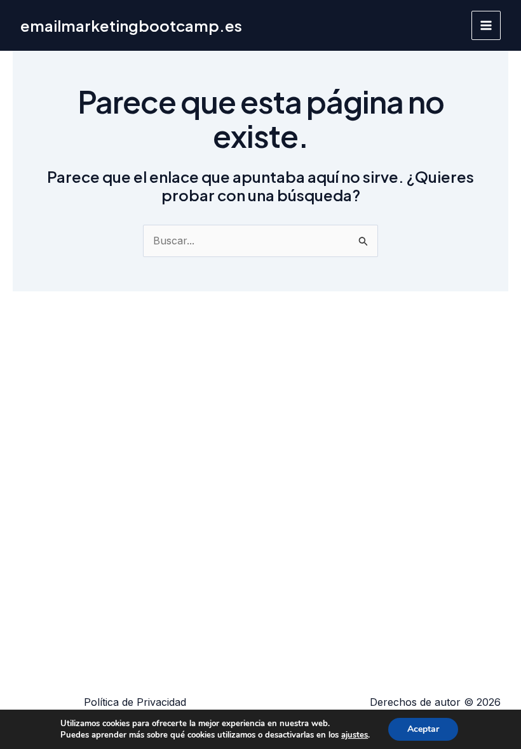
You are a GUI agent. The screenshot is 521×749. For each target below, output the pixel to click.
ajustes (354, 735)
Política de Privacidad (135, 702)
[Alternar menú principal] (486, 25)
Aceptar (423, 729)
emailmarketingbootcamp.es (131, 25)
